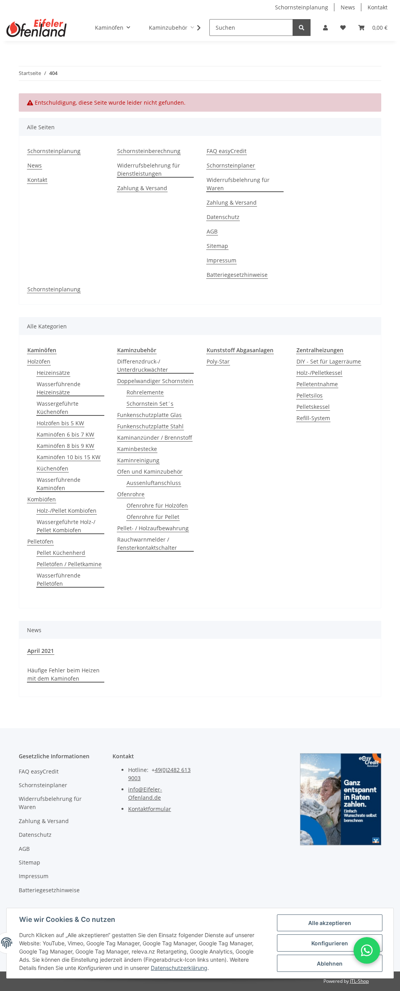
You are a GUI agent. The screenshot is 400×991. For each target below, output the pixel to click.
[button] (325, 27)
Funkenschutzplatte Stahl (150, 426)
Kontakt (378, 7)
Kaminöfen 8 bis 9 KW (65, 445)
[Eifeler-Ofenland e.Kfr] (36, 27)
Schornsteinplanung (301, 7)
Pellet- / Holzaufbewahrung (153, 528)
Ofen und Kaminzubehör (149, 471)
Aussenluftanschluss (154, 483)
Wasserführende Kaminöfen (58, 484)
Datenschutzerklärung (179, 967)
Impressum (221, 260)
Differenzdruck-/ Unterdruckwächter (142, 365)
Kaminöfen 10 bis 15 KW (68, 457)
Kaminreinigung (138, 460)
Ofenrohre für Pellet (153, 516)
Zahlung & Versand (142, 188)
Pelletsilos (309, 395)
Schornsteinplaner (231, 165)
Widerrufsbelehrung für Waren (238, 184)
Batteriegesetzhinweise (237, 274)
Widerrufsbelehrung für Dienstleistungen (148, 169)
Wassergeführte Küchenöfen (58, 407)
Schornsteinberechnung (148, 151)
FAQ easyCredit (226, 151)
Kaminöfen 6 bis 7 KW (65, 434)
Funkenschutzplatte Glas (149, 415)
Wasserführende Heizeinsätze (58, 388)
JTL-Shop (359, 981)
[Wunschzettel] (343, 27)
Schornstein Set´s (150, 403)
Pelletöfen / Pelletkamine (69, 564)
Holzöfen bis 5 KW (60, 423)
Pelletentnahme (317, 384)
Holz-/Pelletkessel (319, 372)
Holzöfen (38, 361)
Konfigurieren (329, 943)
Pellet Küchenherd (61, 552)
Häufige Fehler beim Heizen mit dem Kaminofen (63, 674)
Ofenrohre (131, 494)
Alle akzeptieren (329, 923)
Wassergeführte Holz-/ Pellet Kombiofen (66, 526)
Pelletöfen (40, 541)
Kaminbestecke (137, 449)
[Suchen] (302, 27)
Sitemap (217, 246)
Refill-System (313, 418)
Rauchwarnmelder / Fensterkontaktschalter (147, 543)
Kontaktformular (149, 809)
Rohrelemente (145, 392)
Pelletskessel (313, 406)
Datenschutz (223, 217)
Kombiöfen (41, 499)
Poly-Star (218, 361)
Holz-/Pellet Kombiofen (66, 510)
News (348, 7)
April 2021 (40, 650)
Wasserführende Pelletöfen (58, 579)
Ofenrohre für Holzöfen (157, 505)
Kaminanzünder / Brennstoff (154, 437)
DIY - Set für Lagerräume (328, 361)
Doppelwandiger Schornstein (155, 381)
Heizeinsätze (53, 372)
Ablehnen (330, 963)
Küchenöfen (52, 468)
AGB (212, 231)
